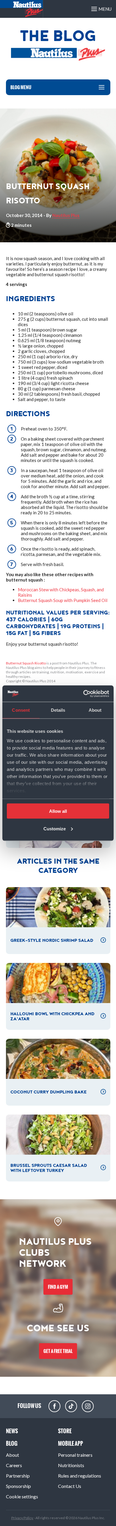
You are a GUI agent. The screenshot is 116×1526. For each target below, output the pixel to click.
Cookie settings (22, 1496)
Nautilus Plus (65, 215)
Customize (54, 828)
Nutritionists (71, 1465)
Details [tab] (58, 710)
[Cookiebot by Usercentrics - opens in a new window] (83, 693)
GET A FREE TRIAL (58, 1351)
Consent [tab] (21, 710)
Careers (14, 1465)
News (12, 1431)
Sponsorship (18, 1486)
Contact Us (69, 1486)
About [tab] (95, 710)
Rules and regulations (79, 1475)
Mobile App (70, 1443)
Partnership (18, 1475)
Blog (12, 1443)
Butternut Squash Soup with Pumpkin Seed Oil (62, 600)
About (12, 1455)
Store (65, 1431)
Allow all (58, 811)
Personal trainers (75, 1455)
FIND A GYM (58, 1286)
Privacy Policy (22, 1518)
